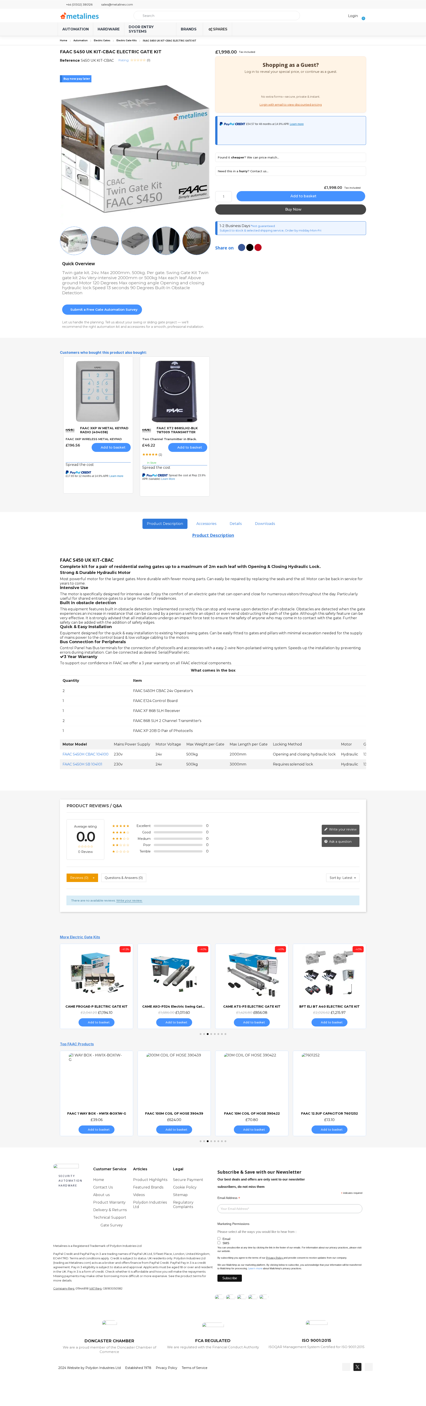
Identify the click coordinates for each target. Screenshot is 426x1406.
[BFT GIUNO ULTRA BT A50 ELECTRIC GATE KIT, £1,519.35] (329, 986)
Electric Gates (102, 40)
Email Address (228, 1198)
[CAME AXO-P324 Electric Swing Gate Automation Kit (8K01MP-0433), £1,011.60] (96, 986)
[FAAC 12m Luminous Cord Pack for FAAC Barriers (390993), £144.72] (329, 1093)
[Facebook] (346, 1367)
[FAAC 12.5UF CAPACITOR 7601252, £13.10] (251, 1093)
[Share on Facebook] (241, 247)
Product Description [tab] (165, 524)
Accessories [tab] (206, 524)
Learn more (255, 1268)
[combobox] (217, 15)
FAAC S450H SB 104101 (82, 764)
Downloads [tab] (265, 524)
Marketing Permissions (233, 1224)
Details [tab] (236, 524)
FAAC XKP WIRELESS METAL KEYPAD (94, 439)
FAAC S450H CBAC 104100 (85, 754)
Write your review (342, 829)
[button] (362, 15)
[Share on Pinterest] (258, 247)
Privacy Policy (274, 1257)
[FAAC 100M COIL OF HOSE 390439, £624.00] (96, 1093)
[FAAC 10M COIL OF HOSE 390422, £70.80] (174, 1093)
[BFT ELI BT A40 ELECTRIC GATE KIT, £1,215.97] (251, 986)
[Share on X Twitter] (249, 247)
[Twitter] (357, 1367)
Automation (80, 40)
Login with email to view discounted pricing (291, 104)
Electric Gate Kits (126, 40)
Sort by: (335, 878)
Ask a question (340, 842)
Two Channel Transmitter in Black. (169, 439)
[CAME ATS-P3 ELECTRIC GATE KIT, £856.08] (174, 986)
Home (63, 40)
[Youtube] (369, 1367)
